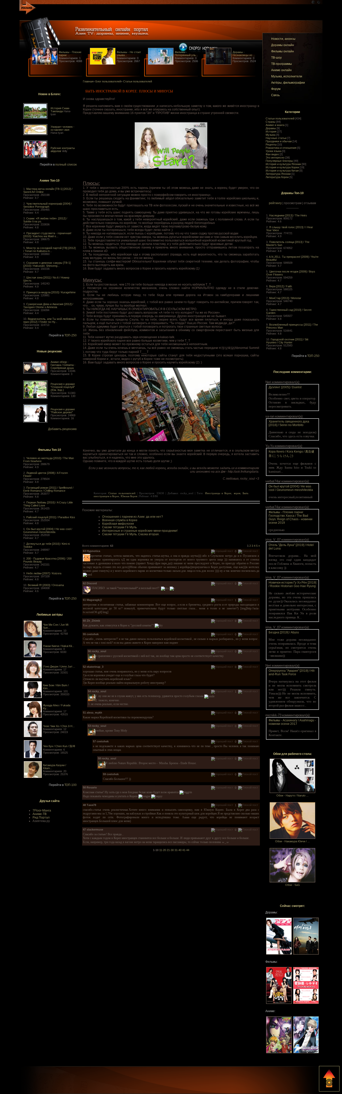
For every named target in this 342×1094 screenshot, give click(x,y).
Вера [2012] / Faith (280, 286)
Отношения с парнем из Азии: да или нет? (132, 516)
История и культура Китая (282, 170)
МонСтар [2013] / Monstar (285, 298)
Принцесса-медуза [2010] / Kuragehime (51, 292)
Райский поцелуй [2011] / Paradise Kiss (50, 517)
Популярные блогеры (279, 160)
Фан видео (272, 154)
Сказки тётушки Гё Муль (119, 527)
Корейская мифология (118, 523)
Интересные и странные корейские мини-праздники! (140, 530)
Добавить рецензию (62, 429)
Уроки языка (273, 151)
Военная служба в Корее (119, 520)
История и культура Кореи (282, 167)
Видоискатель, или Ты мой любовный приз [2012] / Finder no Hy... (49, 320)
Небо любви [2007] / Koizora (43, 573)
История (271, 131)
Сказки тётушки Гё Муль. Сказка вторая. (130, 534)
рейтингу (275, 203)
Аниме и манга (275, 124)
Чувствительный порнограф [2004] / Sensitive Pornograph (47, 205)
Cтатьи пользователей (280, 118)
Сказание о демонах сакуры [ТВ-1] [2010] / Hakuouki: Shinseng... (47, 264)
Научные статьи (276, 138)
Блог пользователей (108, 81)
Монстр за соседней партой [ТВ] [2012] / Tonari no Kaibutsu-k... (49, 249)
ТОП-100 (70, 785)
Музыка (270, 134)
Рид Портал (41, 817)
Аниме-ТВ (40, 814)
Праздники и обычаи (279, 141)
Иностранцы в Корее (218, 493)
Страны (270, 121)
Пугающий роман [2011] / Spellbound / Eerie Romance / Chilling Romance (48, 489)
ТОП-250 (70, 335)
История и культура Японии (283, 164)
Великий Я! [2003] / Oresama (46, 585)
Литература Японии (278, 173)
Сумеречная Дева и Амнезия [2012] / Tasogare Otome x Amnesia (48, 306)
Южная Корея (129, 496)
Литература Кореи (277, 177)
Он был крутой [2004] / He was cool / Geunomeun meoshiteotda (47, 530)
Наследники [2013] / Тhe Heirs (288, 215)
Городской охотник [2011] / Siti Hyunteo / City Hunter (287, 341)
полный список (66, 164)
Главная (88, 81)
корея (237, 493)
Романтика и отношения (281, 147)
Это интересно (275, 157)
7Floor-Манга (42, 810)
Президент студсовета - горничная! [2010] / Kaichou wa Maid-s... (47, 235)
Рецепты (271, 144)
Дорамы (271, 128)
